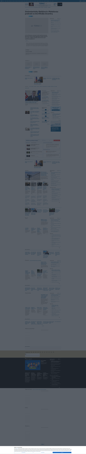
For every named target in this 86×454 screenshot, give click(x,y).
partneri (17, 448)
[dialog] (43, 450)
